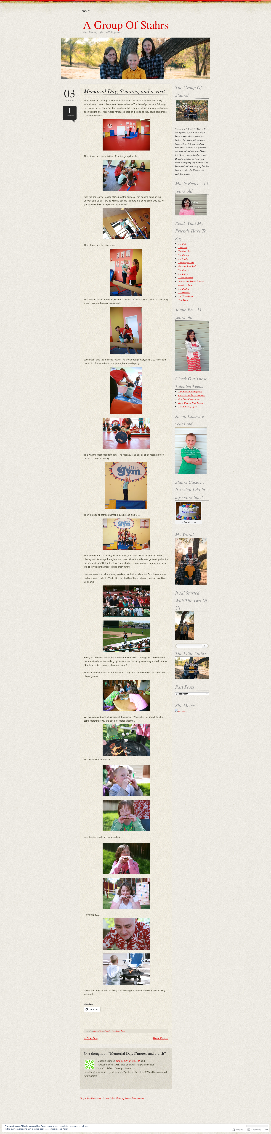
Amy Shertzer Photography (190, 391)
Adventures (98, 1030)
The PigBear (184, 288)
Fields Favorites (185, 277)
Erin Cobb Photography (189, 399)
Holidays (116, 1030)
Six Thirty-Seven (185, 296)
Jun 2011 (69, 94)
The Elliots (183, 273)
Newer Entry (160, 1038)
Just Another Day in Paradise (191, 281)
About (86, 11)
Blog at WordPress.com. (90, 1098)
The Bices (182, 247)
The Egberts (183, 269)
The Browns (183, 254)
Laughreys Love (185, 285)
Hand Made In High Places (190, 402)
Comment (70, 111)
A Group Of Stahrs (125, 24)
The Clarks (183, 258)
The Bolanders (184, 251)
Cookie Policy (62, 1128)
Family (107, 1030)
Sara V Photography (187, 406)
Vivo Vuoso (183, 300)
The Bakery (183, 243)
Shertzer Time (184, 292)
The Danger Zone (186, 262)
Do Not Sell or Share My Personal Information (123, 1098)
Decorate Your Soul (187, 266)
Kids (123, 1030)
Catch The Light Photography (191, 395)
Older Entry (91, 1038)
